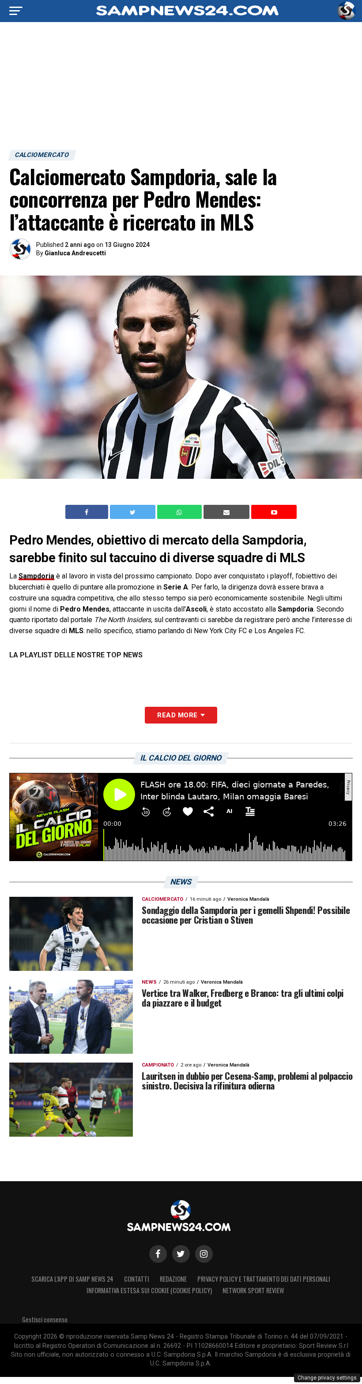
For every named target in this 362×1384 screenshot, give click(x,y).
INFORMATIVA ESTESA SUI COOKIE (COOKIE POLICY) (149, 1290)
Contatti (136, 1278)
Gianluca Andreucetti (75, 253)
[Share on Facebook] (87, 512)
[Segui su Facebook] (158, 1254)
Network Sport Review (253, 1290)
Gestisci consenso (45, 1319)
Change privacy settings (327, 1378)
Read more (177, 715)
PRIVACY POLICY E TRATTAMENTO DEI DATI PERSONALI (263, 1278)
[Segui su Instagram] (204, 1254)
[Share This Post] (180, 512)
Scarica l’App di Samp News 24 (72, 1278)
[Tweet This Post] (133, 512)
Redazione (173, 1278)
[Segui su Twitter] (181, 1254)
